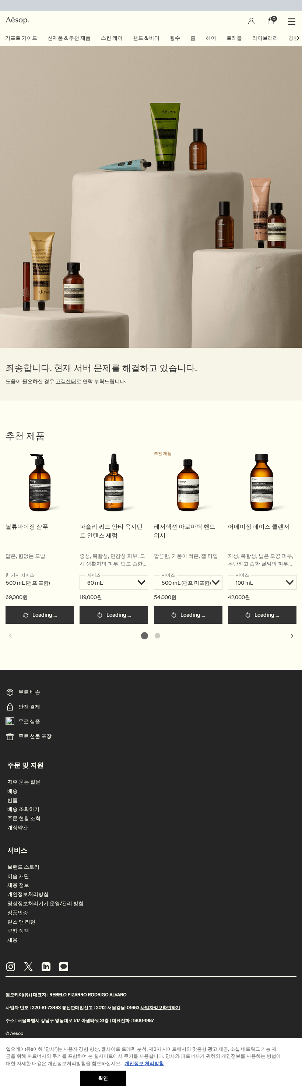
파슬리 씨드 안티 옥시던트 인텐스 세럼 (111, 531)
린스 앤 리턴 (21, 922)
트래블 (234, 38)
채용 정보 (18, 885)
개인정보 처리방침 (144, 1063)
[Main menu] (293, 20)
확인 (103, 1078)
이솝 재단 (18, 876)
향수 (175, 38)
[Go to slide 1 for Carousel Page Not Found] (144, 635)
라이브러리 (265, 38)
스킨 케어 (112, 38)
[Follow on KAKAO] (64, 967)
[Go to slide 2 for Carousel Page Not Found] (157, 635)
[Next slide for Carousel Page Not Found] (292, 635)
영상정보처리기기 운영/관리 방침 (45, 903)
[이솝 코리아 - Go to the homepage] (17, 20)
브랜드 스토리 (23, 867)
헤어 (211, 38)
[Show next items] (298, 38)
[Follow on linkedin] (46, 967)
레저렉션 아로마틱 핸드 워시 (184, 531)
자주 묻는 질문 (24, 782)
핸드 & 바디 (146, 38)
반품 (12, 800)
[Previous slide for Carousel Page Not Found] (10, 635)
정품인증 (17, 913)
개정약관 (17, 828)
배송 (12, 791)
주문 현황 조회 (24, 818)
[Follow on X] (28, 967)
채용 (12, 940)
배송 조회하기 (23, 809)
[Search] (231, 20)
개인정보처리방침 (28, 894)
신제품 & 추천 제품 (69, 38)
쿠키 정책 (18, 931)
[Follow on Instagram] (11, 967)
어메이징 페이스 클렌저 (258, 527)
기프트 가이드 (21, 38)
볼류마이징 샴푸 (27, 527)
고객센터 (66, 381)
